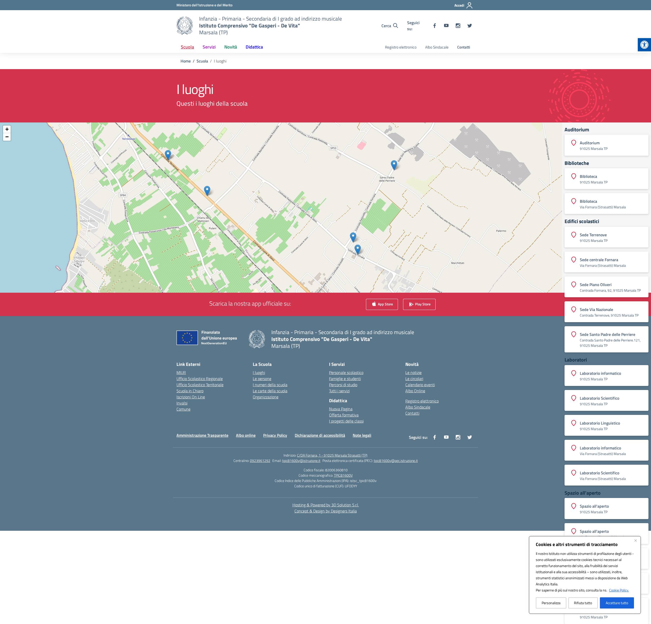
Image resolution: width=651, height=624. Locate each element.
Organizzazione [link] (265, 397)
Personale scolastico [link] (346, 372)
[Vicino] (635, 540)
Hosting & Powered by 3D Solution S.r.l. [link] (325, 505)
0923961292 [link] (260, 460)
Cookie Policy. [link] (619, 590)
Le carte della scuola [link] (270, 391)
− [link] (7, 137)
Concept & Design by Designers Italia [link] (325, 511)
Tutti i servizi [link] (339, 391)
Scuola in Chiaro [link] (189, 391)
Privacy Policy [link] (275, 435)
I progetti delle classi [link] (346, 421)
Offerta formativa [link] (344, 415)
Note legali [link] (362, 435)
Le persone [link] (262, 379)
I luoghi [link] (259, 372)
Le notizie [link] (413, 372)
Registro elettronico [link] (401, 47)
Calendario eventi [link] (420, 385)
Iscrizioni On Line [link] (190, 397)
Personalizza (551, 602)
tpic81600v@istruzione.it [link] (301, 460)
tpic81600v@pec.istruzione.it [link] (396, 460)
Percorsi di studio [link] (343, 385)
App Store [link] (385, 304)
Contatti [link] (463, 47)
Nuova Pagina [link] (340, 409)
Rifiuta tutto (583, 602)
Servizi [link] (209, 46)
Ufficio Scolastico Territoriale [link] (200, 385)
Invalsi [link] (181, 403)
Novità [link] (230, 46)
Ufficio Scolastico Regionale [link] (199, 379)
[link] (644, 44)
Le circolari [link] (414, 379)
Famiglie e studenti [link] (345, 379)
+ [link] (7, 129)
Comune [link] (183, 409)
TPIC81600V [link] (343, 475)
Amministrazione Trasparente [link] (202, 435)
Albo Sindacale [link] (437, 47)
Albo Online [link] (415, 391)
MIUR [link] (181, 372)
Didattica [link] (254, 46)
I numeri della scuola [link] (270, 385)
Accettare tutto (617, 602)
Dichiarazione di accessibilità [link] (320, 435)
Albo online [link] (246, 435)
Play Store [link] (422, 304)
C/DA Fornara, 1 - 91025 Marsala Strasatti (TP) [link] (332, 455)
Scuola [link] (187, 46)
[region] (585, 575)
